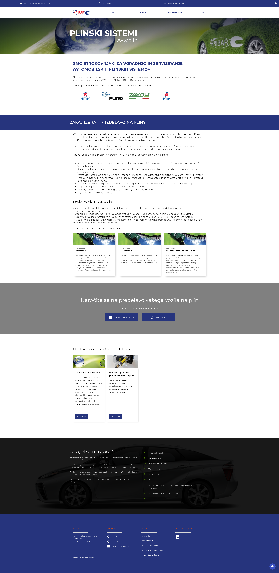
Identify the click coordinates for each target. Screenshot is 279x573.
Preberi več (81, 417)
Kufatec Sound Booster (150, 555)
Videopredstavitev (174, 12)
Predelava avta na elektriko (152, 550)
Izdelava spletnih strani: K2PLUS (83, 558)
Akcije (204, 12)
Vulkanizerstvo (147, 541)
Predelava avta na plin (150, 545)
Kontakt (143, 12)
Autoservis (145, 536)
